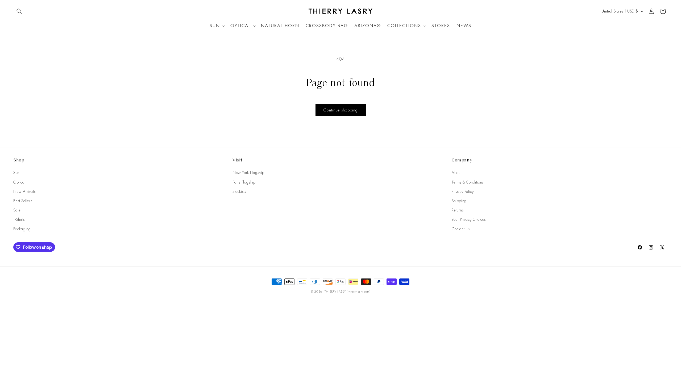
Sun (16, 172)
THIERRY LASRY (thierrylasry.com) (347, 291)
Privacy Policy (463, 191)
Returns (457, 210)
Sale (16, 210)
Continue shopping (340, 110)
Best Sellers (22, 200)
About (457, 172)
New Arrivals (24, 191)
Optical (19, 182)
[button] (19, 11)
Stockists (239, 191)
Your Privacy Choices (469, 219)
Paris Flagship (243, 182)
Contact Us (461, 229)
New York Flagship (248, 172)
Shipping (459, 200)
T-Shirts (19, 219)
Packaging (22, 229)
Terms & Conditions (468, 182)
